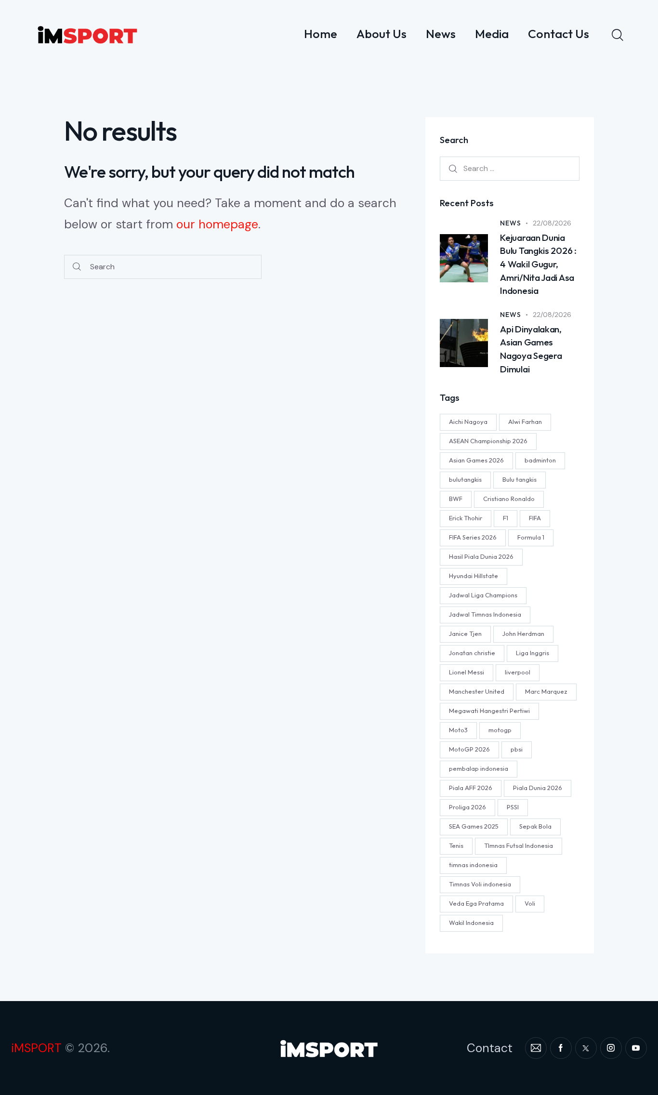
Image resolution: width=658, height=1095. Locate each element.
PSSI (513, 806)
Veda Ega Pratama (476, 903)
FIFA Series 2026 (473, 537)
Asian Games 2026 (476, 459)
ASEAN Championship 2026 (488, 440)
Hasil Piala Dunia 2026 (481, 556)
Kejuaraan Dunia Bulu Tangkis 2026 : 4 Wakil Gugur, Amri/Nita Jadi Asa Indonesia (538, 264)
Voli (530, 903)
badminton (540, 459)
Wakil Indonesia (471, 922)
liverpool (517, 671)
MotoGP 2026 (469, 748)
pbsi (517, 748)
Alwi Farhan (525, 421)
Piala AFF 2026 (470, 787)
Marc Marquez (546, 691)
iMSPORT (36, 1048)
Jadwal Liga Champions (483, 594)
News (510, 223)
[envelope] (536, 1048)
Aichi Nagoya (468, 421)
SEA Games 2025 (474, 826)
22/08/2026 (552, 223)
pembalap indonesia (478, 768)
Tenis (456, 845)
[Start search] (77, 267)
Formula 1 (530, 537)
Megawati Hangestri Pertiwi (489, 710)
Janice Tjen (465, 633)
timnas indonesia (473, 864)
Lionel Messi (466, 671)
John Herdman (523, 633)
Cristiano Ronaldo (509, 498)
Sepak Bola (535, 826)
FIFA (535, 517)
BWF (455, 498)
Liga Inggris (532, 652)
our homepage (217, 224)
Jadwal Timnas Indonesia (485, 614)
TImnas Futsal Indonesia (518, 845)
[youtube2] (636, 1048)
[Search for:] (509, 168)
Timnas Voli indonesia (480, 883)
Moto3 (458, 729)
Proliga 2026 (467, 806)
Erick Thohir (465, 517)
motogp (500, 729)
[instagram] (611, 1048)
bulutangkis (465, 479)
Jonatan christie (472, 652)
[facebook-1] (561, 1048)
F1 (505, 517)
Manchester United (476, 691)
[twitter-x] (586, 1048)
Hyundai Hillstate (473, 575)
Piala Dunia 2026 (537, 787)
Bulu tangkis (519, 479)
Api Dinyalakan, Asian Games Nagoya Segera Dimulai (531, 349)
